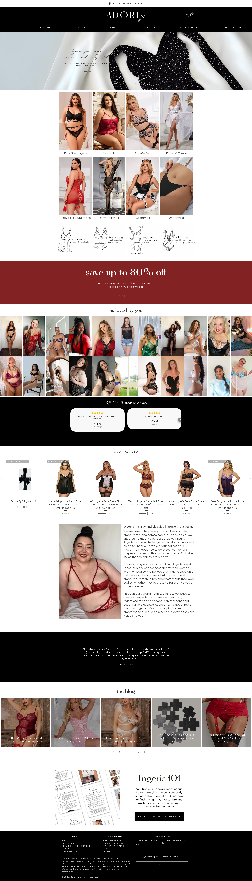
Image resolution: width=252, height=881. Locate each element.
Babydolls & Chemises (76, 218)
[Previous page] (107, 752)
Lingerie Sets (142, 153)
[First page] (101, 752)
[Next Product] (250, 478)
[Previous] (17, 4)
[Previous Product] (2, 478)
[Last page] (150, 752)
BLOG (105, 848)
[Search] (187, 15)
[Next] (234, 4)
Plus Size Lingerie (75, 153)
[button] (192, 14)
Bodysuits (109, 153)
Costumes (143, 218)
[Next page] (144, 752)
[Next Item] (247, 355)
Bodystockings (109, 218)
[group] (126, 488)
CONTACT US (68, 848)
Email (138, 845)
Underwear (176, 218)
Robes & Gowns (176, 153)
